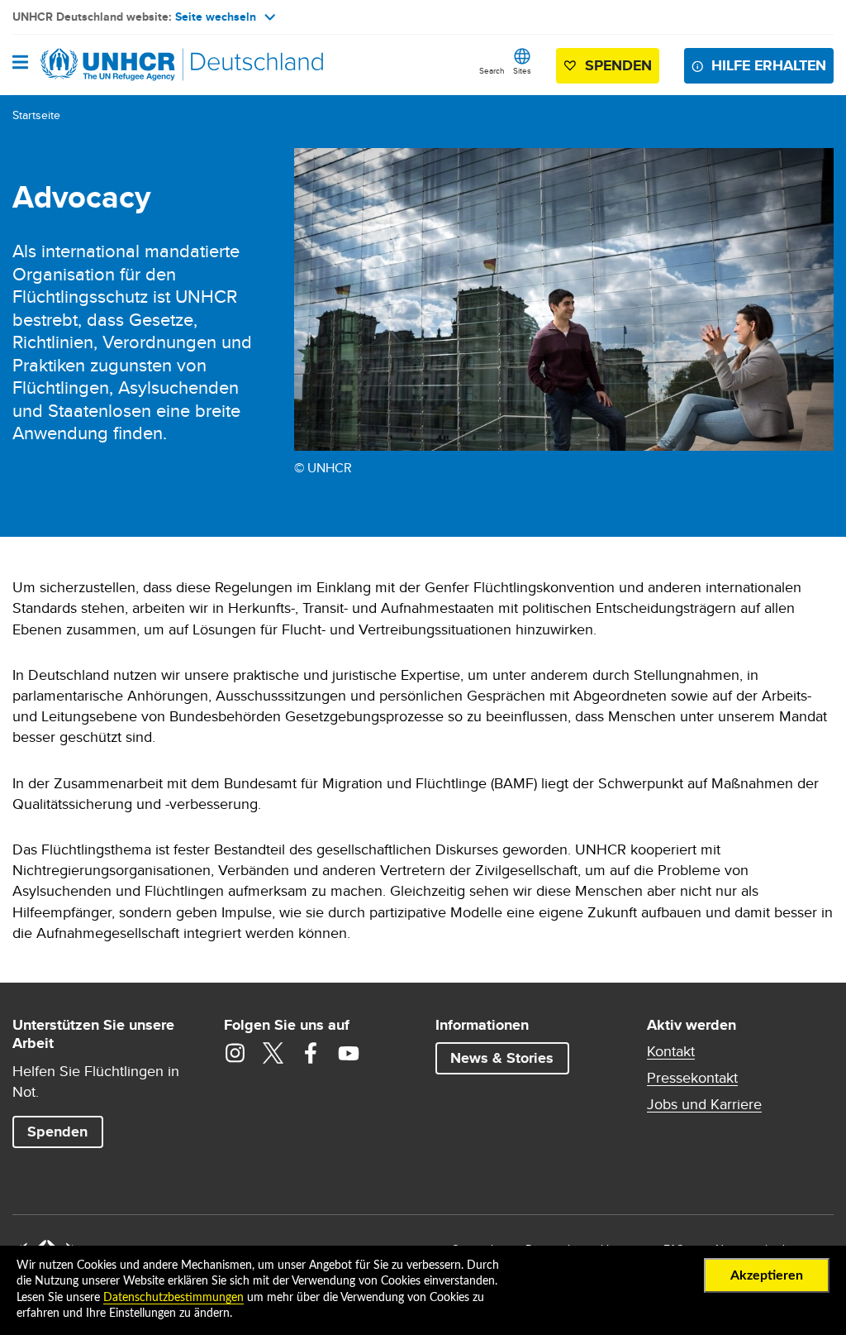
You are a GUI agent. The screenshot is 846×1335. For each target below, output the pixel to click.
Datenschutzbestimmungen (173, 1298)
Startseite (36, 115)
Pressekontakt (692, 1078)
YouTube (348, 1053)
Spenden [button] (611, 69)
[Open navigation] (20, 63)
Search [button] (492, 70)
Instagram (234, 1053)
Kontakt (671, 1051)
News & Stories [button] (502, 1058)
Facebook (310, 1053)
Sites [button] (522, 70)
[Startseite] (96, 64)
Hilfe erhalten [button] (768, 65)
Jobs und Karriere (704, 1104)
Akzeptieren (766, 1275)
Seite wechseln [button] (215, 16)
